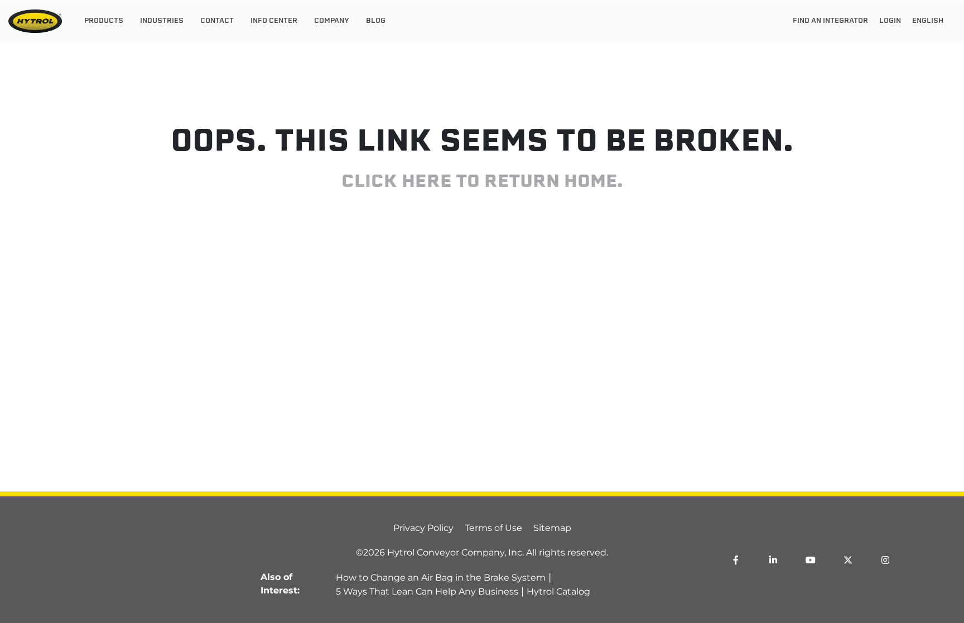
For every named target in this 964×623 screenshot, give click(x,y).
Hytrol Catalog (558, 591)
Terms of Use (493, 528)
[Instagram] (885, 560)
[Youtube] (810, 560)
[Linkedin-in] (773, 560)
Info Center (273, 21)
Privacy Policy (423, 528)
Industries (162, 21)
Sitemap (552, 528)
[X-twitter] (848, 560)
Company (331, 21)
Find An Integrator (830, 21)
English (927, 21)
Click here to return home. (482, 182)
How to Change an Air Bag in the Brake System (441, 577)
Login (890, 21)
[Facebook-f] (735, 560)
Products (103, 21)
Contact (217, 21)
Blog (375, 21)
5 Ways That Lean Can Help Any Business (427, 591)
